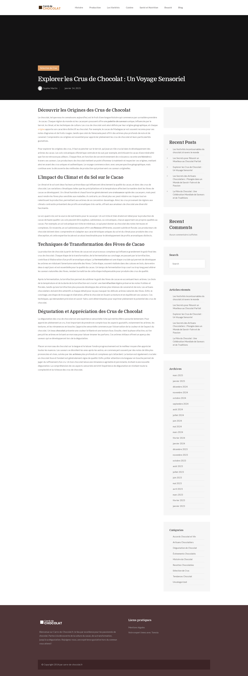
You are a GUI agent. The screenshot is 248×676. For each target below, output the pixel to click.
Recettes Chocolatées (183, 565)
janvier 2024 (179, 443)
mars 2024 (178, 432)
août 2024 (178, 409)
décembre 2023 (180, 449)
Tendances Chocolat (182, 576)
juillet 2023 (178, 472)
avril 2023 (178, 489)
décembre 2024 (180, 386)
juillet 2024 (178, 415)
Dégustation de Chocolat (185, 548)
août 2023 (178, 466)
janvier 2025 (179, 381)
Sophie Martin (50, 88)
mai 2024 (177, 426)
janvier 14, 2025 (73, 88)
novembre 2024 (180, 392)
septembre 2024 (180, 403)
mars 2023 (178, 494)
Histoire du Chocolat (183, 559)
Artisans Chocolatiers (183, 542)
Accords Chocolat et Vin (184, 536)
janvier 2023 (179, 506)
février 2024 (179, 438)
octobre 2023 (179, 460)
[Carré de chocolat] (49, 7)
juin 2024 (177, 420)
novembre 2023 (180, 454)
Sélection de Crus (48, 68)
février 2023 (179, 500)
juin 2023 (177, 477)
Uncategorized (180, 582)
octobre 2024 (179, 398)
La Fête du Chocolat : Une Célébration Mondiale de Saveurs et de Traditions (188, 194)
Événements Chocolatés (184, 553)
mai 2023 (177, 483)
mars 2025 (178, 375)
